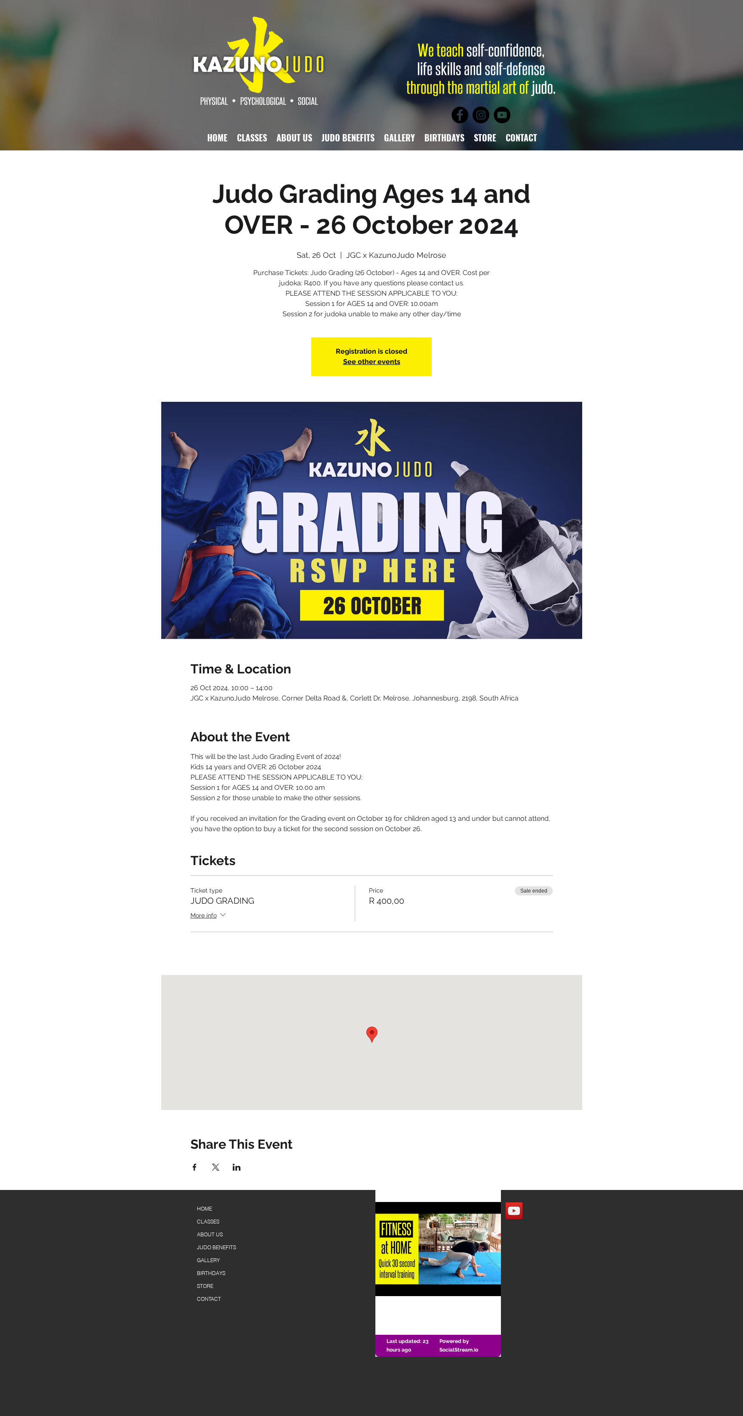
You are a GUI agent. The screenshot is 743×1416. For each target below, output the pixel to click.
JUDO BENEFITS (216, 1247)
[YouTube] (502, 115)
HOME (204, 1208)
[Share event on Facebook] (194, 1167)
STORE (205, 1286)
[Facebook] (459, 115)
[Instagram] (481, 115)
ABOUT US (210, 1234)
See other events (371, 362)
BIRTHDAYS (211, 1273)
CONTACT (209, 1299)
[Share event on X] (216, 1167)
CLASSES (208, 1221)
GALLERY (208, 1260)
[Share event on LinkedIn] (237, 1167)
